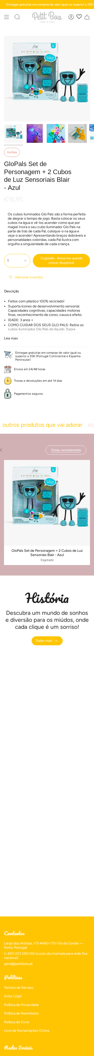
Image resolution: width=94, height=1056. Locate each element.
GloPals (12, 152)
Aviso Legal (13, 996)
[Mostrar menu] (7, 17)
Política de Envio (16, 1022)
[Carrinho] (87, 17)
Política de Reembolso (21, 1013)
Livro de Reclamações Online (26, 1030)
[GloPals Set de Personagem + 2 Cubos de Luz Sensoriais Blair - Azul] (47, 503)
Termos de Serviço (18, 987)
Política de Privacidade (21, 1005)
